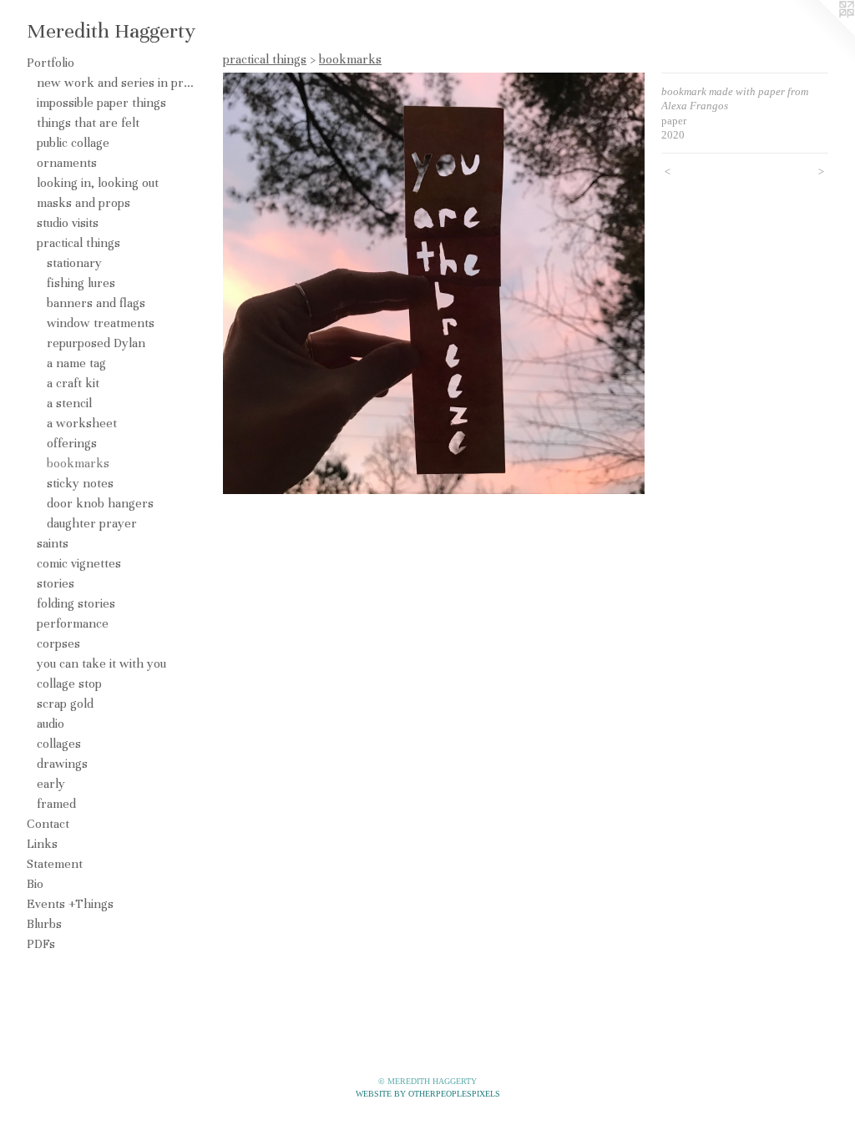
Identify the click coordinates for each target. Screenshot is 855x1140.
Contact (48, 823)
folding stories (76, 603)
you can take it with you (101, 663)
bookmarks (78, 463)
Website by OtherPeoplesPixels (428, 1093)
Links (42, 843)
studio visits (68, 222)
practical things (78, 242)
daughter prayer (92, 523)
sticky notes (80, 483)
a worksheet (82, 423)
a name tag (76, 363)
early (51, 783)
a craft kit (73, 383)
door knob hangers (100, 503)
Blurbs (44, 923)
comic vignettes (79, 563)
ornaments (67, 162)
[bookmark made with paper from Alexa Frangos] (434, 283)
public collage (73, 142)
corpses (58, 643)
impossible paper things (101, 102)
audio (50, 723)
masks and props (83, 202)
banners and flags (96, 302)
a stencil (69, 403)
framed (56, 803)
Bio (35, 883)
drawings (62, 763)
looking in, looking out (98, 182)
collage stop (69, 683)
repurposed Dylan (96, 343)
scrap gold (65, 703)
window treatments (100, 322)
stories (55, 583)
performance (73, 623)
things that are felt (88, 122)
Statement (55, 863)
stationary (74, 262)
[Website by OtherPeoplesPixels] (821, 33)
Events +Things (70, 903)
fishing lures (81, 282)
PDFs (41, 943)
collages (59, 743)
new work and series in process (115, 82)
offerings (72, 443)
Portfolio (50, 62)
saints (52, 543)
